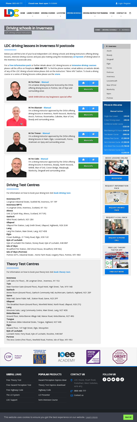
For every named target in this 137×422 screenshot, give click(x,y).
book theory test (62, 272)
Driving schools (74, 13)
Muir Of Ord (111, 85)
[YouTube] (109, 379)
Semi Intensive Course (48, 400)
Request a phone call (117, 239)
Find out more (117, 271)
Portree (110, 98)
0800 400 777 (80, 390)
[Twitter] (113, 379)
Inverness (111, 76)
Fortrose (110, 72)
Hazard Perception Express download (52, 380)
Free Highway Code (14, 390)
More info (88, 89)
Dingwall (110, 59)
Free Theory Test (13, 380)
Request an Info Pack (117, 208)
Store (112, 13)
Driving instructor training (95, 13)
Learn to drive (33, 13)
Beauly (109, 55)
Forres (109, 68)
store (57, 74)
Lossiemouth (112, 81)
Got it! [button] (128, 417)
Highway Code (44, 390)
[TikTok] (122, 379)
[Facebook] (104, 379)
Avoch (109, 51)
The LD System (13, 395)
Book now (117, 178)
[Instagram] (118, 379)
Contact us (121, 13)
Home (22, 13)
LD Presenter (44, 395)
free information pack (20, 65)
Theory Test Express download (51, 385)
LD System (61, 13)
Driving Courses (48, 13)
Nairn (109, 94)
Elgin (109, 64)
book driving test (62, 193)
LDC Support (11, 400)
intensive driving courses (84, 65)
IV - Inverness (111, 46)
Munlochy (111, 89)
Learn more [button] (92, 417)
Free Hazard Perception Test (18, 385)
